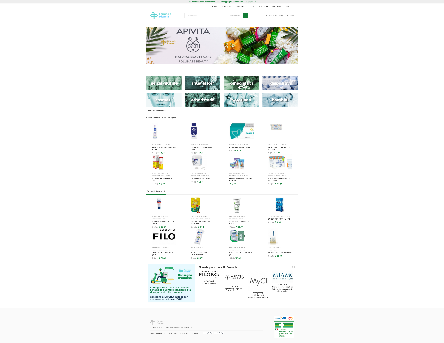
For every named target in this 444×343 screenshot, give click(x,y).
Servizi (251, 7)
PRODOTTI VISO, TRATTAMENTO (161, 250)
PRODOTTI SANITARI (196, 250)
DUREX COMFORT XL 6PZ (279, 219)
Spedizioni (263, 7)
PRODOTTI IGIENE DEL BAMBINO (161, 144)
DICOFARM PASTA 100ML (239, 147)
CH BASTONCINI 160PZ (200, 178)
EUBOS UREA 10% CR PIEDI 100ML (163, 223)
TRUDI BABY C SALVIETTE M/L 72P (279, 148)
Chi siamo (240, 7)
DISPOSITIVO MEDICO (274, 216)
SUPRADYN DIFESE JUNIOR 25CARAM (202, 223)
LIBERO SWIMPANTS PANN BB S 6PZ (240, 179)
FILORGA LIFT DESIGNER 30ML (162, 254)
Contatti (290, 7)
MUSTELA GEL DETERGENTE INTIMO (164, 148)
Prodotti (226, 7)
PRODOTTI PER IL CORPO (158, 219)
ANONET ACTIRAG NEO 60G (280, 253)
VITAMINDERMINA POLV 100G (162, 179)
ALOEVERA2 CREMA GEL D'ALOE (239, 223)
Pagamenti (276, 7)
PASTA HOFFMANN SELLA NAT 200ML (279, 179)
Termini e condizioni (157, 333)
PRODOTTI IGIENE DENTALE (237, 250)
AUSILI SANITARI (286, 216)
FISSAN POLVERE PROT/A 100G (201, 148)
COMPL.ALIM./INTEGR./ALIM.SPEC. (200, 219)
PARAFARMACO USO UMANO (160, 142)
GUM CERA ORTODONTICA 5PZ (240, 254)
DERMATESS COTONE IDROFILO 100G (200, 254)
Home (214, 7)
